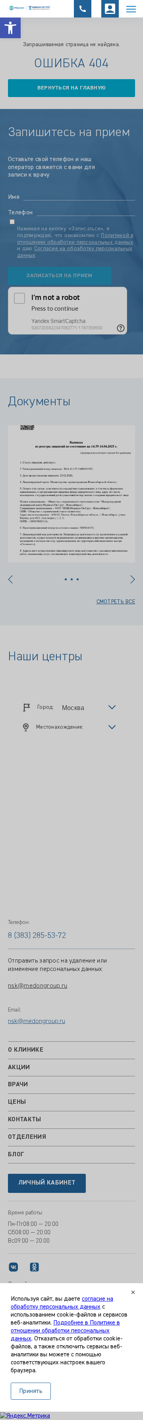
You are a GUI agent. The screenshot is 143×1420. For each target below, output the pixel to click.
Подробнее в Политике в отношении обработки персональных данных (65, 1331)
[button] (10, 28)
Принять (31, 1391)
